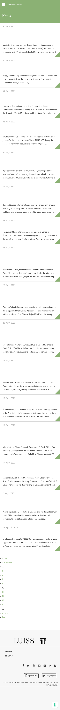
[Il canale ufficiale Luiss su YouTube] (34, 666)
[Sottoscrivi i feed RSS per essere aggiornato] (55, 666)
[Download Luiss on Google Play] (49, 676)
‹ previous (7, 562)
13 (3, 600)
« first (5, 558)
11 (3, 592)
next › (5, 613)
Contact (9, 652)
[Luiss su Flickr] (45, 666)
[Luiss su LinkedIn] (50, 666)
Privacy (9, 656)
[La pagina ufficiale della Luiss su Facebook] (23, 666)
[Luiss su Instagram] (39, 666)
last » (4, 617)
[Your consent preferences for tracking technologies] (55, 705)
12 (3, 596)
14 (3, 605)
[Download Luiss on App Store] (31, 676)
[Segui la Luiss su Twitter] (28, 666)
